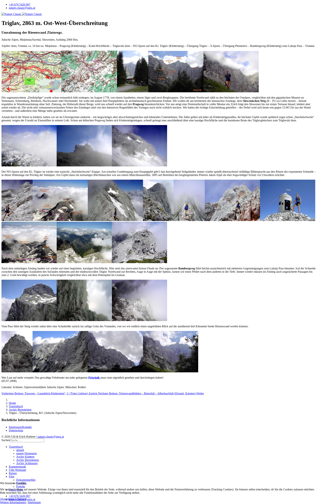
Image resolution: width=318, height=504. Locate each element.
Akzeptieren (7, 499)
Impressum (34, 502)
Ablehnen (20, 499)
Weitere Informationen (13, 502)
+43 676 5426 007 (19, 4)
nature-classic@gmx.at (22, 7)
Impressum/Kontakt (20, 427)
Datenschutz (16, 430)
